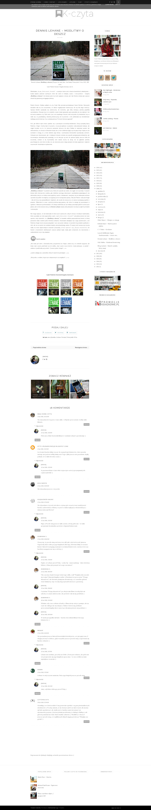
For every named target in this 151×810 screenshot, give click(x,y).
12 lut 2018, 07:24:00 (43, 502)
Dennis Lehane (35, 82)
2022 (97, 178)
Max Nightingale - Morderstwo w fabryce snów (111, 91)
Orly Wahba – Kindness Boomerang (109, 242)
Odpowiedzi (39, 426)
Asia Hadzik (42, 483)
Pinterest (72, 332)
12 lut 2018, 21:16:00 (46, 559)
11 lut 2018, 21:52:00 (42, 449)
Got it (117, 4)
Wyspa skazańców (80, 227)
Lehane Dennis (61, 337)
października (102, 196)
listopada (100, 194)
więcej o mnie (98, 66)
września (101, 199)
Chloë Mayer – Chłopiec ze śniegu (108, 220)
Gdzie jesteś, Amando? (66, 216)
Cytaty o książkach (91, 2)
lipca (99, 204)
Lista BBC (72, 2)
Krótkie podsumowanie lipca (111, 109)
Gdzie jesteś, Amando (48, 91)
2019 (97, 186)
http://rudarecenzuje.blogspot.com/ (52, 446)
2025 (97, 170)
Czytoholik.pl (43, 699)
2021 (97, 181)
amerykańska (51, 337)
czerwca (100, 207)
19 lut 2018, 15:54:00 (43, 702)
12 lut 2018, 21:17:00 (46, 651)
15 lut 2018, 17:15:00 (42, 672)
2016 (97, 256)
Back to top (115, 808)
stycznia (100, 251)
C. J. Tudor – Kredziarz (105, 229)
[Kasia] (45, 356)
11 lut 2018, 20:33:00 (43, 416)
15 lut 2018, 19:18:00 (46, 588)
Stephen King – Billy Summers (59, 396)
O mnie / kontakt (49, 2)
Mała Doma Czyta (44, 414)
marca (100, 215)
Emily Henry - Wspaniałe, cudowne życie (110, 101)
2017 (97, 253)
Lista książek (62, 2)
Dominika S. (42, 536)
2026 (97, 167)
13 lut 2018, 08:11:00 (46, 571)
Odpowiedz (86, 424)
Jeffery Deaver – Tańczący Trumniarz (79, 396)
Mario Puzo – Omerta (44, 777)
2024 (97, 173)
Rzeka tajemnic (66, 227)
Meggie (40, 630)
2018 (97, 188)
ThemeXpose (44, 807)
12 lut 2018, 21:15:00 (46, 467)
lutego (100, 217)
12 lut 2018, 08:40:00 (43, 539)
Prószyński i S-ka (71, 337)
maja (99, 209)
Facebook (48, 332)
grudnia (100, 191)
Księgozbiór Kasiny (45, 499)
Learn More (109, 4)
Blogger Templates (59, 807)
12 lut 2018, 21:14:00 (46, 433)
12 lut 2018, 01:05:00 (43, 486)
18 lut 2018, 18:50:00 (46, 614)
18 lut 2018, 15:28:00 (46, 600)
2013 (97, 264)
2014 (97, 261)
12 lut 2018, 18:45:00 (43, 633)
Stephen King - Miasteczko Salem (39, 396)
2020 (97, 183)
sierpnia (100, 202)
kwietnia (100, 212)
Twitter (60, 332)
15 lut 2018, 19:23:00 (46, 686)
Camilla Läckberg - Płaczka (110, 118)
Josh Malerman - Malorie (110, 128)
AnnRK (40, 669)
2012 (97, 266)
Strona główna (35, 2)
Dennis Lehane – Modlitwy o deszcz (109, 239)
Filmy (80, 2)
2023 (97, 175)
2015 (97, 259)
